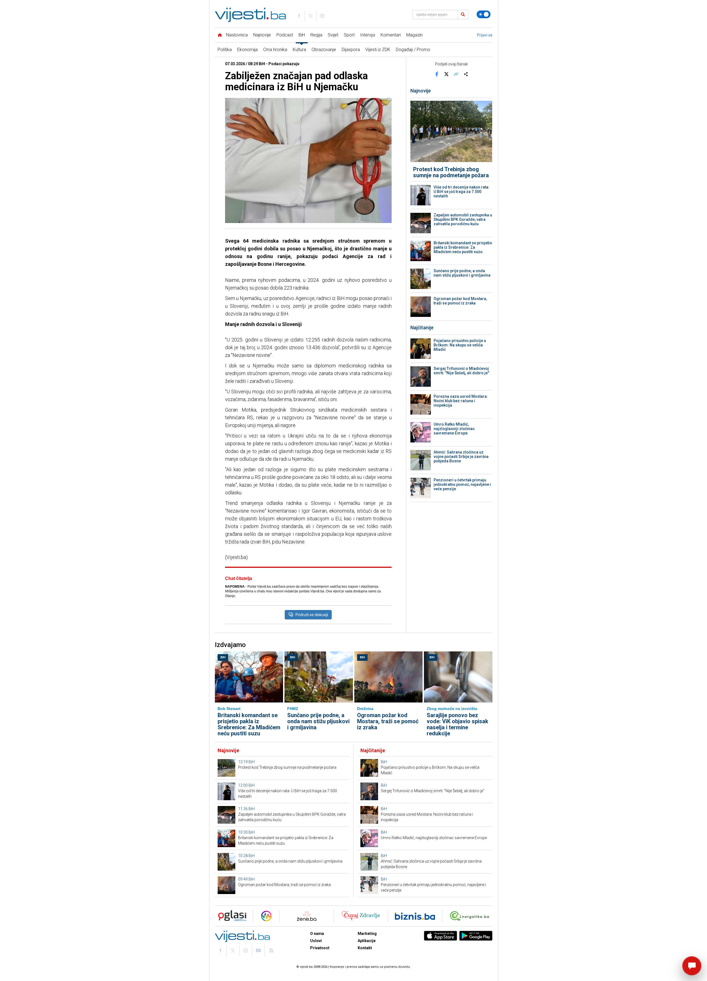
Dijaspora (351, 49)
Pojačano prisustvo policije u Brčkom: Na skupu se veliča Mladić (460, 345)
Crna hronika (275, 49)
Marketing (367, 933)
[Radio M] (230, 916)
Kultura (299, 49)
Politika (225, 49)
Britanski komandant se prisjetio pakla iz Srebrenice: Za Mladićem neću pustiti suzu (463, 247)
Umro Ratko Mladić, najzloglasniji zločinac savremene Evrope (454, 428)
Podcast (284, 35)
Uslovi (316, 940)
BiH (302, 35)
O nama (317, 933)
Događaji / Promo (413, 49)
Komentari (391, 35)
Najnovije (262, 35)
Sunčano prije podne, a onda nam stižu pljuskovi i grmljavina (462, 273)
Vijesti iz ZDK (377, 49)
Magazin (414, 35)
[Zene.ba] (307, 916)
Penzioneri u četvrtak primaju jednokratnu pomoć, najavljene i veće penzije (462, 484)
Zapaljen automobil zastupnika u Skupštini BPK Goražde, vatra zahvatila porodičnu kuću (463, 219)
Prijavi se (484, 35)
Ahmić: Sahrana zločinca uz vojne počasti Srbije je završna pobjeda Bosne (461, 456)
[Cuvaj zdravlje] (361, 916)
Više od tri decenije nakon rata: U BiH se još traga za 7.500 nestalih (461, 191)
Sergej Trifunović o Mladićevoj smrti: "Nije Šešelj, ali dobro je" (461, 370)
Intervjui (367, 35)
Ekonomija (247, 49)
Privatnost (319, 948)
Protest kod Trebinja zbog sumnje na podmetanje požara (451, 172)
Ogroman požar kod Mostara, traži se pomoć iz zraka (460, 300)
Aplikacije (367, 940)
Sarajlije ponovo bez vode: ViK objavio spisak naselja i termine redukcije (457, 724)
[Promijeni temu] (483, 14)
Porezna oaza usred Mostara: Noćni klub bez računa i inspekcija (461, 400)
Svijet (333, 35)
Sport (349, 35)
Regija (316, 35)
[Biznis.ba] (415, 916)
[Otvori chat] (692, 965)
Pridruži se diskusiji (312, 615)
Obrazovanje (324, 49)
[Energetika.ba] (470, 916)
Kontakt (365, 948)
